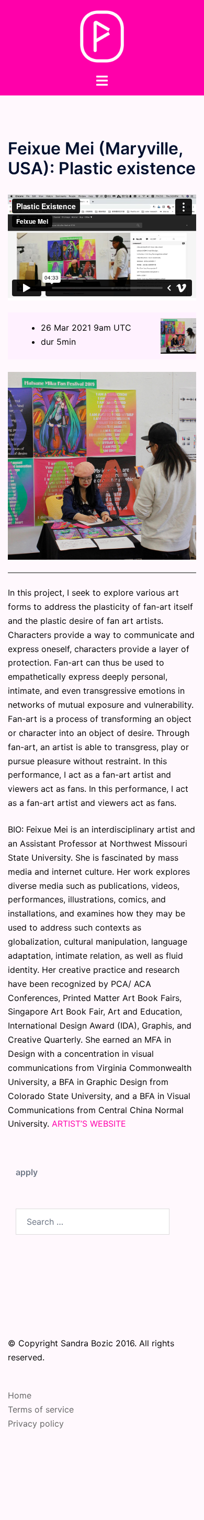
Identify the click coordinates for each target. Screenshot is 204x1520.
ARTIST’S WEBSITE (89, 1123)
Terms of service (41, 1409)
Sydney (143, 1502)
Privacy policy (36, 1423)
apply (27, 1172)
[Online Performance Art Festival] (102, 35)
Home (19, 1395)
